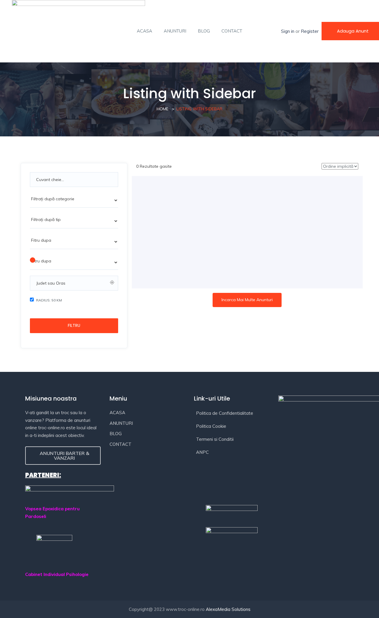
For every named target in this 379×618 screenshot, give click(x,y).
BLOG (204, 31)
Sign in (287, 31)
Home (162, 109)
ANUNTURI (175, 31)
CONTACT (231, 31)
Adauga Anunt (353, 31)
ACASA (144, 31)
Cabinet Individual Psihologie (57, 574)
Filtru (74, 325)
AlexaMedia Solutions (228, 609)
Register (310, 31)
